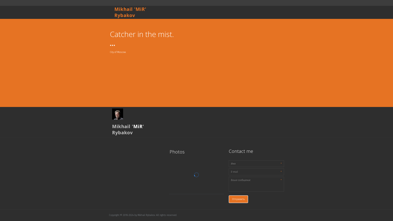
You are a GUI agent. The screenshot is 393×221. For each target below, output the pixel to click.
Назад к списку (116, 21)
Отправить (238, 199)
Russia (231, 12)
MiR (140, 9)
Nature (256, 12)
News (268, 12)
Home (207, 12)
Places (219, 12)
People (244, 12)
